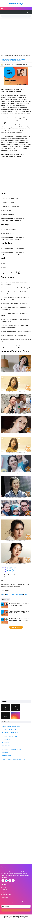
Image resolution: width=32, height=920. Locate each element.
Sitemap (5, 892)
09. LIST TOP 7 (5, 752)
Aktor (25, 594)
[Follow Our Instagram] (9, 880)
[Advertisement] (16, 36)
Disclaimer (5, 889)
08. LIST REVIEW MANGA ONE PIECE (11, 749)
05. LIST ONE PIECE (6, 739)
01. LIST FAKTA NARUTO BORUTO (10, 726)
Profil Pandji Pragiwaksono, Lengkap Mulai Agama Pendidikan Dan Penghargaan (19, 619)
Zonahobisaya (14, 918)
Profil (3, 594)
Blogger (26, 918)
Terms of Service (7, 894)
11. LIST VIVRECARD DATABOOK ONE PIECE (13, 759)
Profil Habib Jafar (11, 567)
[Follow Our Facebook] (2, 880)
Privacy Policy (6, 891)
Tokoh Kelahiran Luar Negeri (14, 594)
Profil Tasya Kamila (12, 569)
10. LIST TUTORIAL (6, 756)
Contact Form (6, 887)
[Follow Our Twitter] (6, 880)
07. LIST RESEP (5, 746)
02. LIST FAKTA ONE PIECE (8, 729)
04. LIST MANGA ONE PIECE (9, 736)
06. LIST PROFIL (5, 742)
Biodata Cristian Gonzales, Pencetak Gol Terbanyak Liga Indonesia (19, 604)
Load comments (16, 627)
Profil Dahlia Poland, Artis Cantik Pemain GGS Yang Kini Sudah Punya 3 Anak (19, 612)
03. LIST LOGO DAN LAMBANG (9, 733)
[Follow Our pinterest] (13, 880)
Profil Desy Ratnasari (13, 571)
